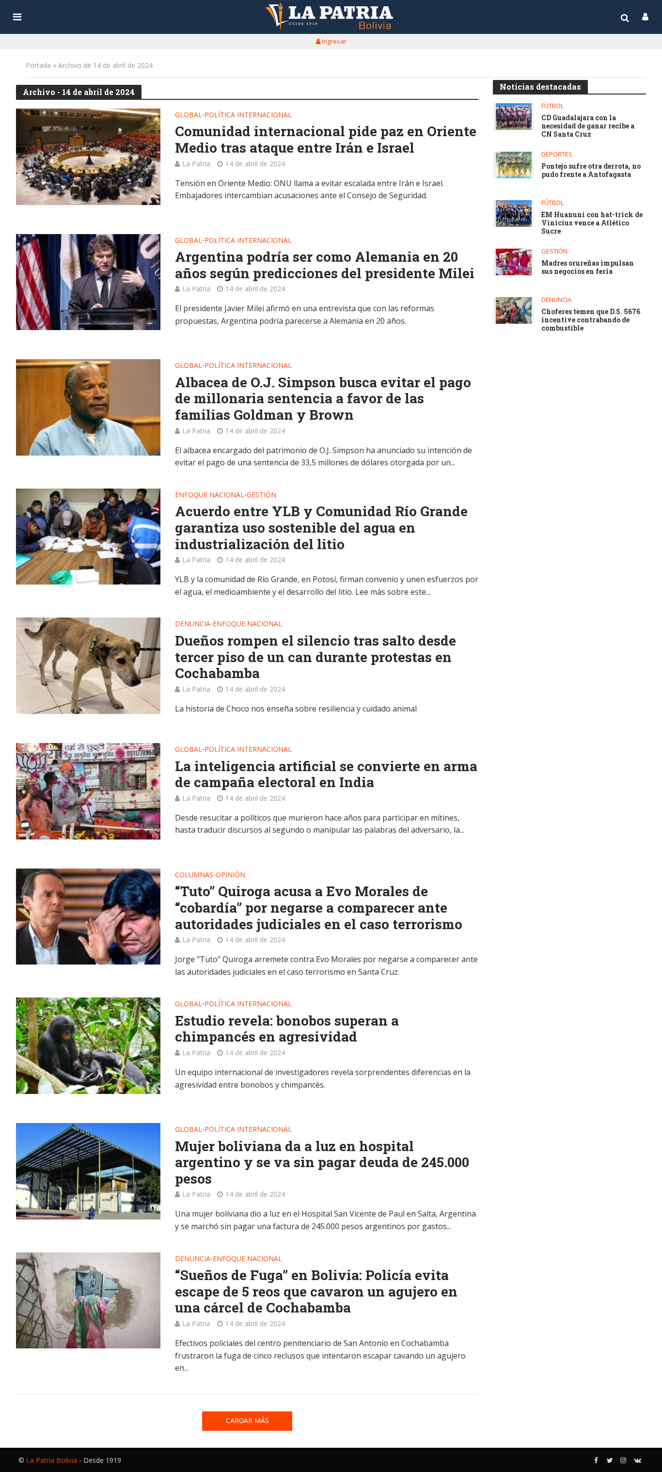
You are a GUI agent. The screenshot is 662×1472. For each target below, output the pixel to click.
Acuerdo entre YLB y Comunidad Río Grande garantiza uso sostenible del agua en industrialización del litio (321, 527)
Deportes (556, 154)
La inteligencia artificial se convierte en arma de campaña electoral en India (326, 774)
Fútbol (552, 106)
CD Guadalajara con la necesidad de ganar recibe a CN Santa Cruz (587, 126)
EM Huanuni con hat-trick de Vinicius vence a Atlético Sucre (592, 223)
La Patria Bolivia (51, 1460)
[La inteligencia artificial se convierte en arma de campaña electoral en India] (88, 791)
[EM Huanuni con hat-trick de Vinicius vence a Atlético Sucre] (513, 213)
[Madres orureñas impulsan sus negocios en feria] (513, 262)
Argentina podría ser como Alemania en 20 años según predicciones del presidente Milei (324, 265)
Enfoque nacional (209, 495)
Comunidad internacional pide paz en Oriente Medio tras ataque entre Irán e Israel (325, 139)
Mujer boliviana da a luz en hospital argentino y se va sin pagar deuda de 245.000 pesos (322, 1162)
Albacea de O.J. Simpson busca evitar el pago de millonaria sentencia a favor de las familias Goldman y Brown (323, 398)
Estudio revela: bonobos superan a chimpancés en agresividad (287, 1029)
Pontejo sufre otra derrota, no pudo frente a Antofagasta (591, 170)
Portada (38, 65)
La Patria (196, 163)
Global (188, 115)
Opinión (230, 875)
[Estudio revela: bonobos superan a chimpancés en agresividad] (88, 1045)
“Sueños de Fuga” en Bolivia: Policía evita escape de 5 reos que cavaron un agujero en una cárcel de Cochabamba (316, 1291)
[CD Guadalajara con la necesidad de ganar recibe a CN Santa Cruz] (513, 116)
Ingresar (333, 41)
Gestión (261, 495)
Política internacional (248, 115)
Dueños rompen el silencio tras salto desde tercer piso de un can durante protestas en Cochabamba (315, 657)
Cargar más (247, 1420)
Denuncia (192, 624)
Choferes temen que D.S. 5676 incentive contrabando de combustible (590, 320)
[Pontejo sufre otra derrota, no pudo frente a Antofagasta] (513, 165)
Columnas (194, 875)
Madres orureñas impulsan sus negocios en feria (587, 267)
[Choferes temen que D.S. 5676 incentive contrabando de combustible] (513, 310)
